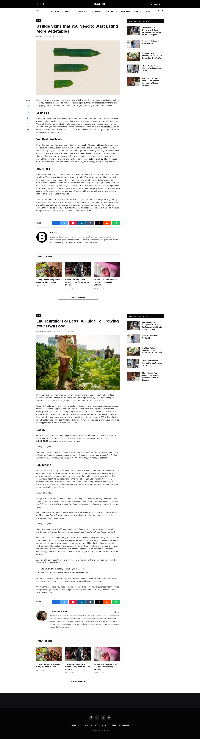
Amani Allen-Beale (44, 331)
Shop (147, 11)
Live (38, 20)
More (136, 11)
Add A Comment (78, 297)
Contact (104, 725)
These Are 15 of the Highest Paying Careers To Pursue (152, 68)
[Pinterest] (28, 124)
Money (82, 11)
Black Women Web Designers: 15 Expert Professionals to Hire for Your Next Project (152, 31)
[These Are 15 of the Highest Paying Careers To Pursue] (133, 69)
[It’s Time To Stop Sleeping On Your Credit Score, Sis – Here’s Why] (133, 56)
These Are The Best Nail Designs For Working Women (105, 282)
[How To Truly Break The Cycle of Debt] (133, 44)
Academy (125, 11)
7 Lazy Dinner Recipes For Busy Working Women (48, 281)
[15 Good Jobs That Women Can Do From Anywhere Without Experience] (133, 81)
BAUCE (40, 36)
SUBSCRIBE (156, 4)
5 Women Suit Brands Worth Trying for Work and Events (77, 282)
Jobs (114, 725)
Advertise (75, 725)
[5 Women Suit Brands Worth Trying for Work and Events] (78, 269)
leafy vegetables (96, 159)
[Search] (162, 11)
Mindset (69, 11)
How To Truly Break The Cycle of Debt (152, 42)
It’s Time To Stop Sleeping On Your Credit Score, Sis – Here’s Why (152, 55)
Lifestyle (95, 11)
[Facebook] (28, 106)
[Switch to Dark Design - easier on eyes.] (158, 11)
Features (110, 11)
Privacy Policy (90, 725)
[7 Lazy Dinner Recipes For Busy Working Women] (49, 269)
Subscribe (124, 725)
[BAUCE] (100, 4)
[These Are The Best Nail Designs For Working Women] (107, 269)
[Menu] (37, 11)
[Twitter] (28, 112)
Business (54, 11)
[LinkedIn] (28, 118)
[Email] (28, 130)
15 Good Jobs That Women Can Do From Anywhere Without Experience (150, 81)
